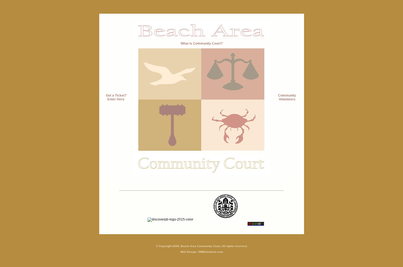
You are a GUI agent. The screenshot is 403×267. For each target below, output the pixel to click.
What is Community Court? (202, 43)
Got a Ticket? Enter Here (116, 97)
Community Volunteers (287, 97)
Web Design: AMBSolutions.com (201, 251)
